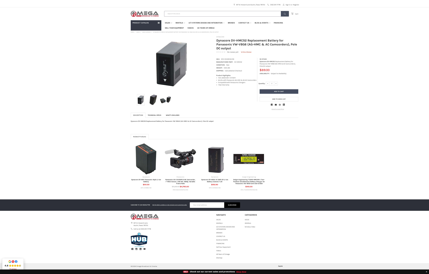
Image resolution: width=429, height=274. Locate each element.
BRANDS (231, 23)
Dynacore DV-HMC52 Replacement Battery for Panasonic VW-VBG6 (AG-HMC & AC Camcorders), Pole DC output (186, 32)
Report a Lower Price (278, 109)
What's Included (172, 115)
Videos (190, 28)
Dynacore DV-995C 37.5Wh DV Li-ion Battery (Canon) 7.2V (214, 181)
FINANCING (278, 23)
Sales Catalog (146, 32)
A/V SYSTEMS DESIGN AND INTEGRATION (206, 23)
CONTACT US (244, 23)
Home (132, 32)
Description (138, 115)
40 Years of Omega (205, 28)
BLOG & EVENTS (262, 23)
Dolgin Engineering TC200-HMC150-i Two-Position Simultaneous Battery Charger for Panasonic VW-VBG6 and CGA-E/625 (249, 181)
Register (296, 5)
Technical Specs (154, 115)
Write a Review (246, 52)
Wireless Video (250, 227)
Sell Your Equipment (174, 28)
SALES (168, 23)
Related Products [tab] (139, 137)
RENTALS (180, 23)
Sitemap (219, 258)
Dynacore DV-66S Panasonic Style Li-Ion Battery (146, 181)
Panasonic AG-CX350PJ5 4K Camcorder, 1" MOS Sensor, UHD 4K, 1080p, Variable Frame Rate (180, 181)
